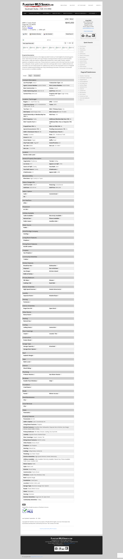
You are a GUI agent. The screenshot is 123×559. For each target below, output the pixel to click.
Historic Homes (83, 63)
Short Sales (82, 48)
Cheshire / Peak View (84, 76)
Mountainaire (83, 92)
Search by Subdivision (80, 13)
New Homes (82, 57)
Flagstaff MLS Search (34, 13)
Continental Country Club (86, 77)
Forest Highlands (84, 81)
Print (26, 34)
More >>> (82, 100)
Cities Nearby (92, 13)
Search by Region (67, 13)
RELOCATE (90, 5)
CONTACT (98, 5)
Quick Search (46, 13)
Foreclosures (83, 46)
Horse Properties (84, 59)
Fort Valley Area (83, 83)
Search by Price (56, 13)
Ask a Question (48, 34)
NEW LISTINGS (64, 5)
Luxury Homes (83, 61)
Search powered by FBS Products (48, 528)
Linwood (82, 89)
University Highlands (84, 98)
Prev (67, 19)
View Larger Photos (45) (28, 43)
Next (71, 19)
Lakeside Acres (83, 87)
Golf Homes (82, 53)
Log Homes (82, 64)
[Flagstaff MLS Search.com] (38, 6)
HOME (25, 13)
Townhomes (83, 50)
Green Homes (83, 66)
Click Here (67, 544)
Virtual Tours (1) (69, 34)
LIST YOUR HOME (81, 5)
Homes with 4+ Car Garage (86, 68)
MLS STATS (72, 5)
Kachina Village (83, 85)
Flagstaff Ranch (83, 79)
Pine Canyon (83, 94)
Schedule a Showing (36, 34)
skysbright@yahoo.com (69, 543)
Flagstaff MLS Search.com (37, 556)
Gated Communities (84, 55)
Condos (81, 52)
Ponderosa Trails (84, 96)
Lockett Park (82, 90)
